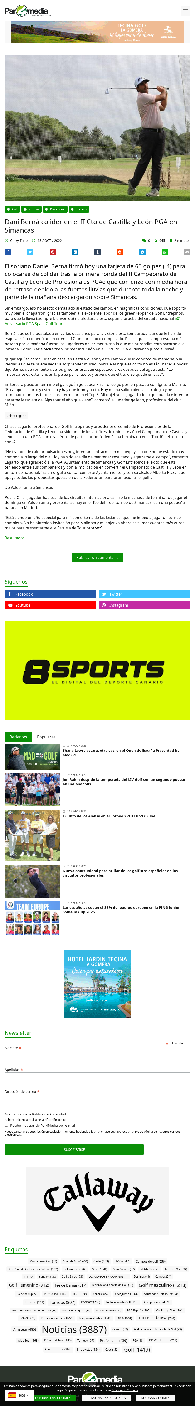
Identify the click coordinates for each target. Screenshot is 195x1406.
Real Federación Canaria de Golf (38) (33, 1310)
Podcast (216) (90, 1302)
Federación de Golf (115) (122, 1302)
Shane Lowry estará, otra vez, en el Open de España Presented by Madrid (121, 752)
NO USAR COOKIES (155, 1398)
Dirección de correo (22, 1091)
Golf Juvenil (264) (126, 1294)
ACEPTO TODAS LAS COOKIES (48, 1398)
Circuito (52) (120, 1329)
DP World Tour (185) (58, 1340)
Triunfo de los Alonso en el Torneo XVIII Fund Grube (109, 816)
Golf (15, 209)
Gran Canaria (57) (124, 1269)
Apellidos (14, 1069)
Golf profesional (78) (157, 1302)
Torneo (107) (85, 1340)
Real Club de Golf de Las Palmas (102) (33, 1269)
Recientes (18, 737)
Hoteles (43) (80, 1294)
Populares (46, 737)
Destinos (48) (142, 1276)
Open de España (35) (75, 1261)
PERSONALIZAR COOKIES (106, 1398)
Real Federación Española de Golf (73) (157, 1329)
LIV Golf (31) (124, 1318)
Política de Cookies (125, 1390)
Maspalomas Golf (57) (43, 1261)
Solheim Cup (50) (27, 1294)
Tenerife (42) (99, 1269)
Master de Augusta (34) (76, 1310)
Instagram (118, 605)
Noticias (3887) (74, 1329)
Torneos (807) (62, 1302)
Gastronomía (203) (58, 1349)
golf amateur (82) (75, 1269)
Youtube (22, 605)
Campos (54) (163, 1276)
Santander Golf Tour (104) (161, 1294)
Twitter (115, 594)
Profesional (57, 209)
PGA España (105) (139, 1310)
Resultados (15, 537)
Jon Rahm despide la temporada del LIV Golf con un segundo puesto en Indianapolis (124, 781)
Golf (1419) (137, 1349)
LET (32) (28, 1277)
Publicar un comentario (97, 557)
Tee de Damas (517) (70, 1285)
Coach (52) (111, 1349)
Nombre (13, 1047)
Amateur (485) (24, 1329)
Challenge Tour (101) (170, 1310)
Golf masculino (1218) (162, 1285)
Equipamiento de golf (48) (95, 1318)
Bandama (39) (47, 1276)
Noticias (34, 209)
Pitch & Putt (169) (55, 1294)
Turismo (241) (34, 1302)
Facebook (24, 594)
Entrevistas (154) (88, 1350)
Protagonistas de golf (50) (57, 1318)
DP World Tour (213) (163, 1340)
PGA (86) (138, 1340)
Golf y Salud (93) (72, 1276)
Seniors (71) (27, 1318)
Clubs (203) (101, 1261)
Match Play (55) (149, 1269)
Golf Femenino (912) (29, 1285)
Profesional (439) (113, 1340)
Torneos (81, 209)
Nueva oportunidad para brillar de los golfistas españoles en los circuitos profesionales (120, 872)
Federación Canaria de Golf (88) (112, 1285)
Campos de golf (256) (151, 1261)
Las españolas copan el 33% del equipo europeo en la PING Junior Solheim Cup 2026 (121, 909)
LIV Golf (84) (122, 1261)
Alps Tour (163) (28, 1340)
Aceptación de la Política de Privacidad (35, 1114)
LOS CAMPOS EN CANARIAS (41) (108, 1276)
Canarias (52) (101, 1294)
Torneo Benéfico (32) (108, 1310)
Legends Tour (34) (176, 1269)
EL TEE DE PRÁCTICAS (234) (156, 1318)
